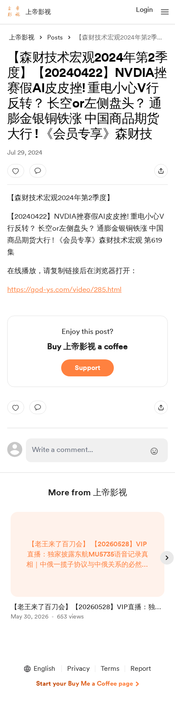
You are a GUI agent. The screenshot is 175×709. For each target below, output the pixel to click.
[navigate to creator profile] (13, 11)
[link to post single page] (87, 567)
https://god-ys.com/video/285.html (64, 289)
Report (140, 668)
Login (144, 10)
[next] (167, 558)
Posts (55, 37)
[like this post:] (15, 171)
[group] (87, 571)
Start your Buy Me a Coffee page (84, 683)
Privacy (78, 668)
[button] (165, 12)
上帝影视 (38, 12)
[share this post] (161, 171)
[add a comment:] (37, 171)
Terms (110, 668)
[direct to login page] (97, 450)
